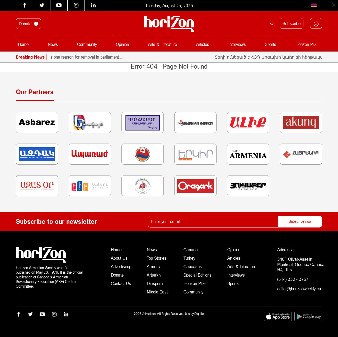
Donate (26, 23)
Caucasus (193, 266)
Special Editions (198, 274)
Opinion (122, 44)
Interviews (237, 44)
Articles (202, 44)
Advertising (120, 266)
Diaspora (155, 283)
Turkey (189, 257)
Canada (191, 249)
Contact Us (121, 283)
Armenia (154, 266)
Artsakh (154, 274)
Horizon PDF (306, 44)
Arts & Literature (162, 44)
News (53, 44)
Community (87, 44)
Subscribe (292, 23)
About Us (119, 257)
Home (23, 44)
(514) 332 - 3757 (292, 279)
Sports (270, 44)
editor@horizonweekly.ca (299, 288)
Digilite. (199, 314)
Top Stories (156, 257)
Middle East (157, 291)
